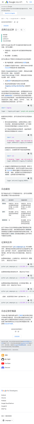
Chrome (3, 398)
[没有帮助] (17, 22)
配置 (24, 62)
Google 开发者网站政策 (20, 345)
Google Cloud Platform (7, 403)
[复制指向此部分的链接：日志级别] (11, 189)
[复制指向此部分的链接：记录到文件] (13, 242)
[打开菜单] (3, 2)
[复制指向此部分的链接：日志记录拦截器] (18, 311)
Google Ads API (14, 18)
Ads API (19, 2)
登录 (30, 2)
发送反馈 (6, 25)
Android (3, 395)
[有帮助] (14, 22)
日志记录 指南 (8, 323)
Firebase (3, 400)
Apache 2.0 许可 (25, 343)
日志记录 (7, 68)
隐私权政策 (8, 416)
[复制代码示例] (31, 105)
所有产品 (3, 409)
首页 (2, 18)
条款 (2, 416)
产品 (7, 18)
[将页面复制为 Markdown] (21, 29)
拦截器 (21, 315)
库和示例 (23, 18)
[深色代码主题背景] (28, 105)
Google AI (4, 406)
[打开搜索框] (27, 2)
